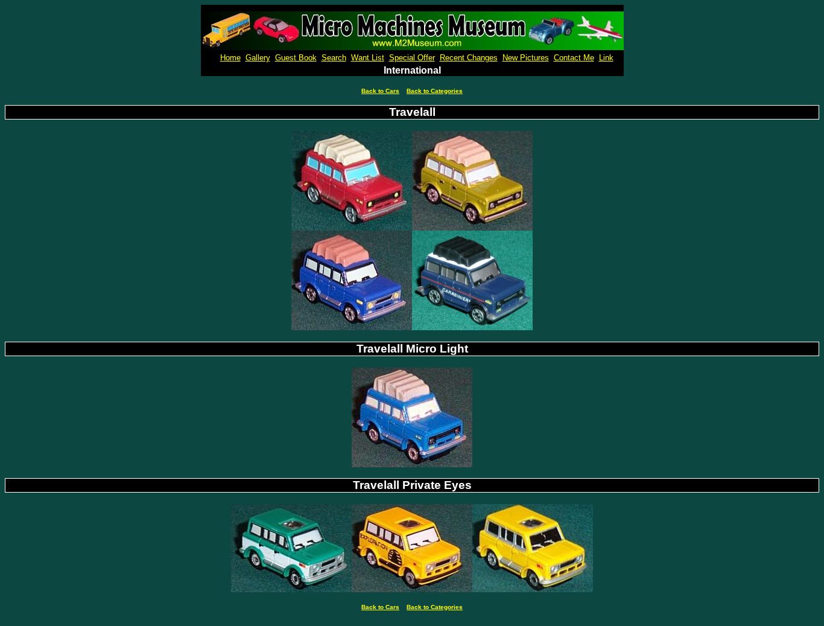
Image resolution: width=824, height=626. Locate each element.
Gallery (258, 57)
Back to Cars (380, 91)
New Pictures (525, 57)
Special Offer (412, 57)
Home (230, 57)
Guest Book (296, 57)
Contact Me (574, 57)
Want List (367, 57)
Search (334, 57)
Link (606, 57)
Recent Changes (469, 57)
